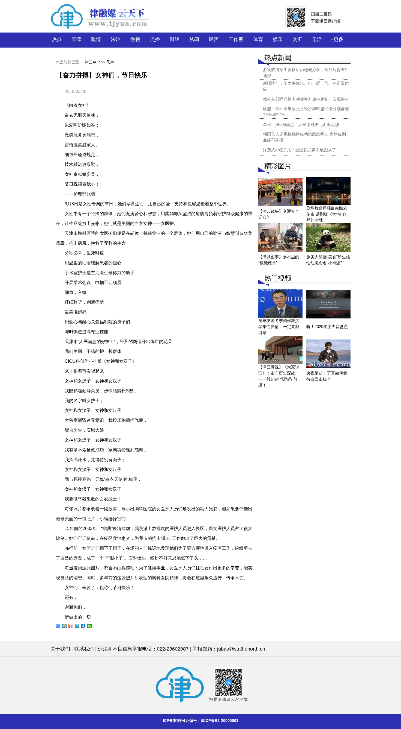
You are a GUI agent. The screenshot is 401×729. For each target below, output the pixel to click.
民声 (110, 62)
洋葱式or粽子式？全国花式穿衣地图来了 (299, 150)
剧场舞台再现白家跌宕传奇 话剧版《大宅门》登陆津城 (327, 214)
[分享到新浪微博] (70, 626)
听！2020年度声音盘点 (327, 326)
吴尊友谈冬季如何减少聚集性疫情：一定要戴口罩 (278, 326)
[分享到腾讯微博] (77, 626)
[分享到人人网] (83, 626)
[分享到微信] (89, 626)
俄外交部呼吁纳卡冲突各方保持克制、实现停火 (306, 99)
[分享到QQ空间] (64, 626)
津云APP (92, 62)
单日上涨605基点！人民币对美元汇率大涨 (301, 124)
